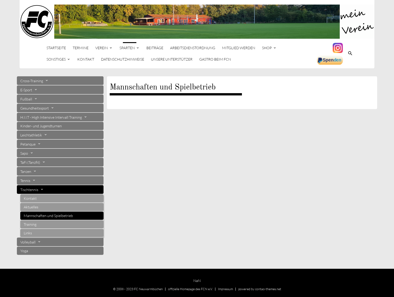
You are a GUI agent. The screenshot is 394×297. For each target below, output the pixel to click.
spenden (330, 60)
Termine (80, 48)
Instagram (338, 48)
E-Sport (26, 90)
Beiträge (154, 48)
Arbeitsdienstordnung (192, 48)
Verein (101, 48)
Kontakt (85, 59)
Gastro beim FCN (215, 59)
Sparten (127, 48)
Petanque (28, 144)
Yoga (24, 250)
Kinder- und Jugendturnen (41, 126)
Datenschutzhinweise (122, 59)
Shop (267, 48)
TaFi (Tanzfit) (30, 162)
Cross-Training (32, 81)
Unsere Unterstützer (171, 59)
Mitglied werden (238, 48)
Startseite (56, 48)
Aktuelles (31, 207)
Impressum (225, 289)
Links (28, 233)
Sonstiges (56, 59)
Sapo (24, 153)
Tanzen (26, 171)
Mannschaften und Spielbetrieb (48, 215)
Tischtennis (29, 189)
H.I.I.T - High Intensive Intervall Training (51, 117)
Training (30, 224)
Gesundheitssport (34, 108)
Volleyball (28, 242)
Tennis (25, 180)
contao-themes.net (268, 289)
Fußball (26, 99)
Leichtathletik (31, 135)
